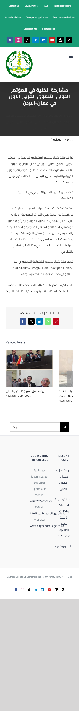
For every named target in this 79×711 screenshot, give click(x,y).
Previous (56, 139)
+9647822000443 (41, 501)
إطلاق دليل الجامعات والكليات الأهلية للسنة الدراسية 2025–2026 (64, 517)
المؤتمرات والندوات (16, 291)
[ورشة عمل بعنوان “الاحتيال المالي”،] (29, 368)
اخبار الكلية (66, 285)
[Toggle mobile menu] (71, 56)
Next (67, 139)
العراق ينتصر (64, 546)
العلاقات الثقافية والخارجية (43, 291)
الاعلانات (63, 291)
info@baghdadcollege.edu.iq (47, 513)
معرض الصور (34, 368)
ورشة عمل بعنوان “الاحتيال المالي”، (24, 368)
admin (12, 285)
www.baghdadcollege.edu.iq (47, 526)
